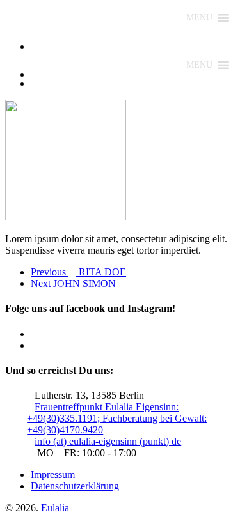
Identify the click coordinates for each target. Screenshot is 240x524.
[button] (199, 18)
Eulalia (55, 507)
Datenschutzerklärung (75, 486)
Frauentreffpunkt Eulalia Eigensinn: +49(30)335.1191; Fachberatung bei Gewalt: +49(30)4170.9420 (117, 418)
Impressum (53, 474)
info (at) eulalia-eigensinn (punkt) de (108, 441)
